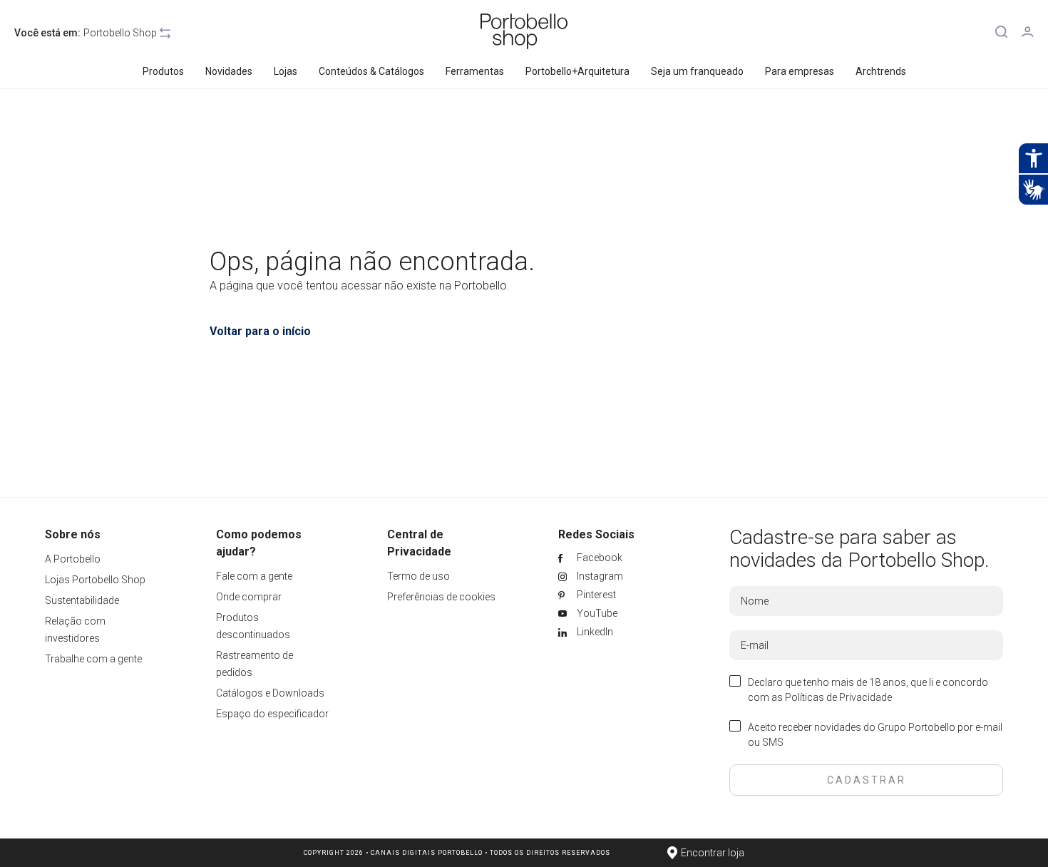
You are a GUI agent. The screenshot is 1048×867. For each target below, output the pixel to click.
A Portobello (73, 559)
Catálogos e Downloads (270, 693)
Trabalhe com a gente (93, 659)
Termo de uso (418, 576)
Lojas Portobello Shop (95, 579)
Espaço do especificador (272, 713)
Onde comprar (249, 596)
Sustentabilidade (82, 600)
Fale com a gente (254, 576)
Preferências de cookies (441, 596)
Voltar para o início (260, 331)
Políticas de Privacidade (838, 697)
